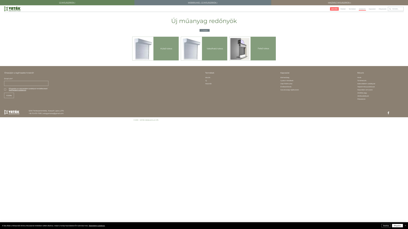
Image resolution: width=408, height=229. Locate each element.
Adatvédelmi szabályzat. (97, 226)
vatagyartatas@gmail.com (53, 113)
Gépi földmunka (286, 84)
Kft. (157, 120)
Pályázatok (361, 99)
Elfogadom (397, 226)
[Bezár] (405, 225)
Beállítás (386, 226)
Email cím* (8, 78)
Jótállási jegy (362, 93)
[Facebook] (388, 113)
